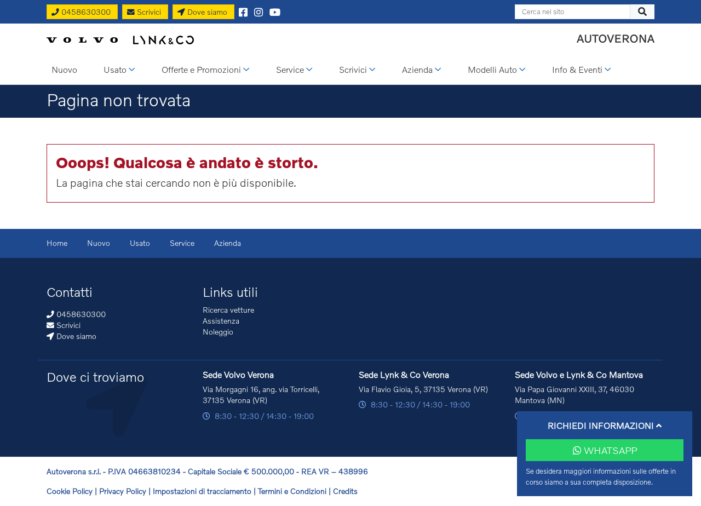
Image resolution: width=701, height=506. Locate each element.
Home (57, 243)
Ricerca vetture (228, 309)
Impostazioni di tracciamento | (205, 491)
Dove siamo (75, 336)
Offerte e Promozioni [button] (201, 69)
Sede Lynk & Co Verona (404, 374)
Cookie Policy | (73, 491)
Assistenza (221, 320)
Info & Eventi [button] (577, 69)
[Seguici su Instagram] (258, 11)
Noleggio (218, 331)
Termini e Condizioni (293, 491)
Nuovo (98, 243)
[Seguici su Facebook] (243, 11)
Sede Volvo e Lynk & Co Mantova (579, 374)
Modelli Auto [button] (492, 69)
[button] (604, 425)
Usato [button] (115, 69)
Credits (345, 491)
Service (182, 243)
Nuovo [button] (64, 69)
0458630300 (80, 314)
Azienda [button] (417, 69)
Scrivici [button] (353, 69)
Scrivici (67, 325)
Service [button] (290, 69)
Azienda (227, 243)
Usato (140, 243)
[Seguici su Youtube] (274, 11)
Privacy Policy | (126, 491)
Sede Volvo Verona (238, 374)
